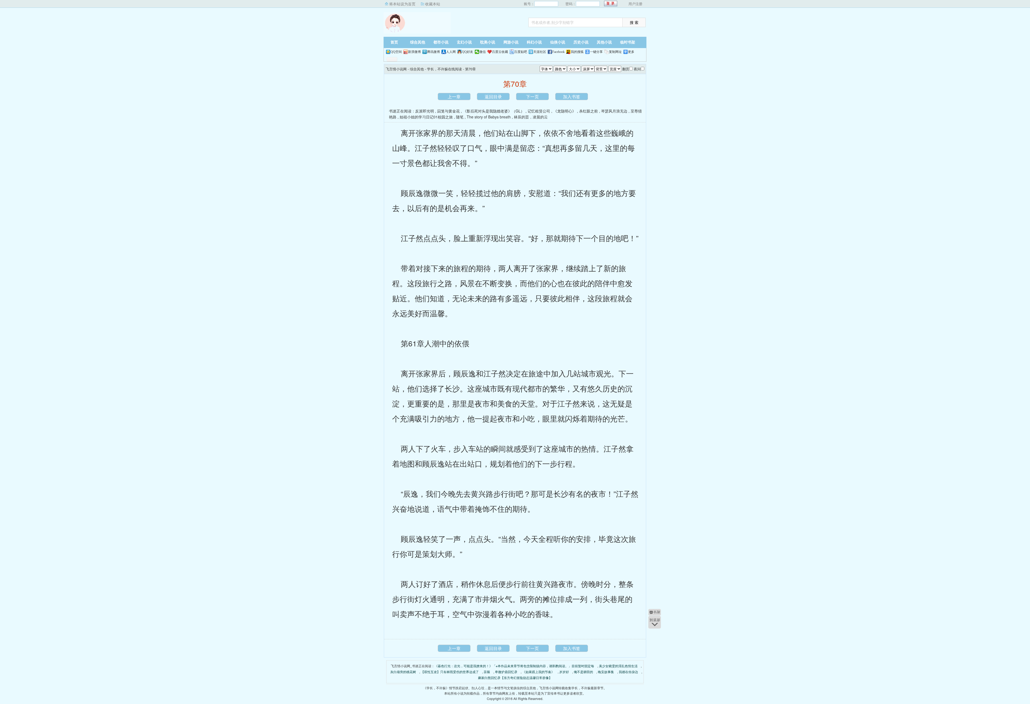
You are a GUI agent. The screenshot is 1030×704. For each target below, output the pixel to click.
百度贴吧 (520, 52)
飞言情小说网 (417, 23)
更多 (631, 52)
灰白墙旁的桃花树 (403, 671)
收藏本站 (432, 3)
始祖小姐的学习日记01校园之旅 (426, 116)
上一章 (454, 96)
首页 (394, 42)
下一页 (532, 96)
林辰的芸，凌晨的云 (531, 116)
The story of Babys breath (489, 116)
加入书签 (571, 96)
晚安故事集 (606, 671)
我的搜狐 (577, 52)
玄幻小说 (464, 42)
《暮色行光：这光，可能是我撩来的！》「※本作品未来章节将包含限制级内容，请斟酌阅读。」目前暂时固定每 (514, 665)
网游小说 (510, 42)
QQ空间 (396, 52)
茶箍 (487, 671)
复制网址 (615, 52)
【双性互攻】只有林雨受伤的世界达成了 (450, 671)
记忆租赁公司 (539, 111)
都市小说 (440, 42)
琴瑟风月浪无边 (614, 111)
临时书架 (627, 42)
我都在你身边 (628, 671)
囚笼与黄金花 (448, 111)
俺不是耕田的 (583, 671)
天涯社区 (539, 52)
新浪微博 (414, 52)
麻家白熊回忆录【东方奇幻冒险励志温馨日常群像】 (515, 677)
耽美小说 (487, 42)
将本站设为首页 (402, 3)
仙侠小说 (557, 42)
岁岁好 (564, 671)
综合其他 (417, 42)
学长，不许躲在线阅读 (444, 68)
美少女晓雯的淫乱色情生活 (618, 665)
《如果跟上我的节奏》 (538, 671)
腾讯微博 (433, 52)
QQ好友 (467, 52)
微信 (482, 52)
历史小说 (580, 42)
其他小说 (604, 42)
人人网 (451, 52)
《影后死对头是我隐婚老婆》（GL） (493, 111)
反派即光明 (424, 111)
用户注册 (635, 3)
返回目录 (493, 96)
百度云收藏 (500, 52)
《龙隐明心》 (564, 111)
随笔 (460, 116)
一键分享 (596, 52)
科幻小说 (534, 42)
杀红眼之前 (588, 111)
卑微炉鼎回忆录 (506, 671)
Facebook (558, 52)
